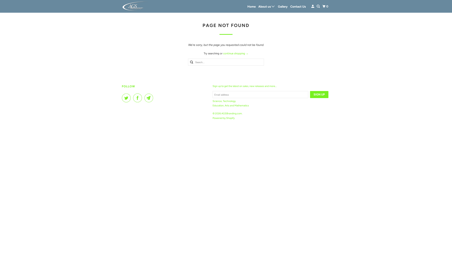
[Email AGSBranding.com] (149, 97)
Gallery (283, 6)
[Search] (318, 6)
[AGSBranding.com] (138, 6)
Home (251, 6)
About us (265, 6)
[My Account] (313, 6)
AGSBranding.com (231, 113)
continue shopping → (235, 53)
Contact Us (298, 6)
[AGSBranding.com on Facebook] (138, 97)
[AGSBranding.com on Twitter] (127, 97)
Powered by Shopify (224, 118)
